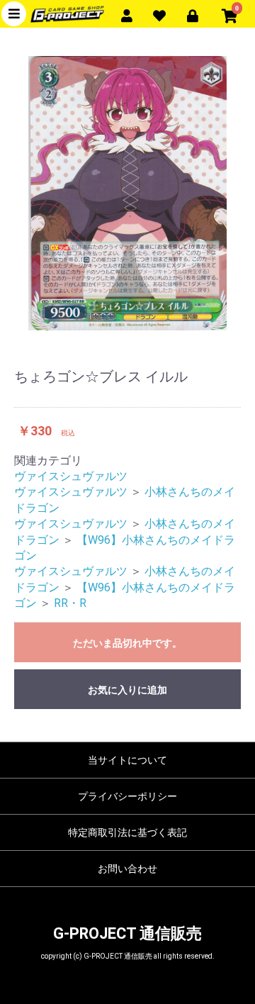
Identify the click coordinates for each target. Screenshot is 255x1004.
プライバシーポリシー (127, 796)
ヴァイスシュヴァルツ (71, 476)
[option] (127, 193)
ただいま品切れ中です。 (127, 643)
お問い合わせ (127, 868)
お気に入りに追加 (127, 690)
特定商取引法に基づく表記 (127, 832)
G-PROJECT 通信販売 (127, 933)
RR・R (70, 603)
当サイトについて (127, 760)
